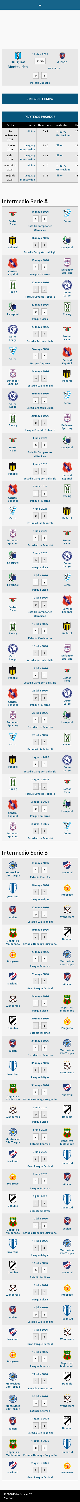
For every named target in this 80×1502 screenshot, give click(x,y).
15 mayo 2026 (40, 863)
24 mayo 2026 (40, 349)
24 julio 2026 (40, 1374)
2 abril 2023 (10, 157)
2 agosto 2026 (40, 779)
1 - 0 (45, 145)
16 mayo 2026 (40, 211)
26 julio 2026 (40, 735)
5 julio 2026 (40, 1196)
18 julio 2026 (40, 668)
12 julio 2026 (40, 575)
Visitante (61, 125)
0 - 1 (45, 131)
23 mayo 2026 (40, 327)
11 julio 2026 (40, 1241)
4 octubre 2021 (10, 167)
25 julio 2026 (40, 690)
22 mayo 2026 (40, 304)
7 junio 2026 (40, 509)
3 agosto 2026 (40, 824)
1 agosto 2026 (40, 757)
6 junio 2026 (40, 486)
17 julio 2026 (40, 1307)
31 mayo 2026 (40, 1041)
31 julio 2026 (40, 1396)
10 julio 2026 (40, 1218)
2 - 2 (45, 175)
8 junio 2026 (40, 553)
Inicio (32, 125)
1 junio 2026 (40, 438)
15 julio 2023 (10, 147)
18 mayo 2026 (40, 929)
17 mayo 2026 (40, 260)
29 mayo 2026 (40, 393)
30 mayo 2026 (40, 416)
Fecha (10, 125)
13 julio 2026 (40, 646)
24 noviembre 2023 (10, 135)
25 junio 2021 (10, 177)
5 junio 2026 (40, 1107)
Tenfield (9, 1498)
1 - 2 (45, 155)
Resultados (45, 125)
